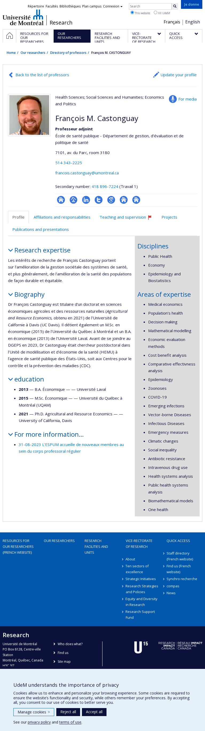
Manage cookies (34, 711)
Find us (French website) (179, 569)
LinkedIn (86, 200)
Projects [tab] (169, 217)
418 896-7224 (105, 186)
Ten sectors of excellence (137, 569)
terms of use (70, 722)
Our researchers (33, 52)
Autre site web (124, 200)
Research (61, 22)
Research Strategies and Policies (142, 589)
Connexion (111, 6)
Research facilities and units (96, 546)
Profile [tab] (18, 217)
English (192, 22)
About (130, 559)
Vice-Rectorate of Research (139, 543)
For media (187, 99)
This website (142, 13)
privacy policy (39, 722)
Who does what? (70, 644)
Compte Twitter (98, 200)
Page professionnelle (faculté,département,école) (73, 200)
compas (173, 586)
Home (11, 52)
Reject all (68, 711)
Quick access (178, 540)
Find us (63, 652)
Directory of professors (68, 52)
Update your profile (178, 74)
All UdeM (163, 13)
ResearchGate (61, 200)
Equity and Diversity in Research (142, 601)
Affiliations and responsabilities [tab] (62, 217)
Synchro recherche (182, 578)
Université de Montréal (23, 17)
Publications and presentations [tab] (40, 229)
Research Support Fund (140, 614)
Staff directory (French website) (180, 556)
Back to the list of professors (42, 74)
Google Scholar (111, 200)
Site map (64, 661)
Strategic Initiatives (141, 578)
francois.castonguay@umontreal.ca (87, 172)
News (171, 593)
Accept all (94, 711)
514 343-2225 (68, 162)
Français (172, 22)
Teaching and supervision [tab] (128, 219)
